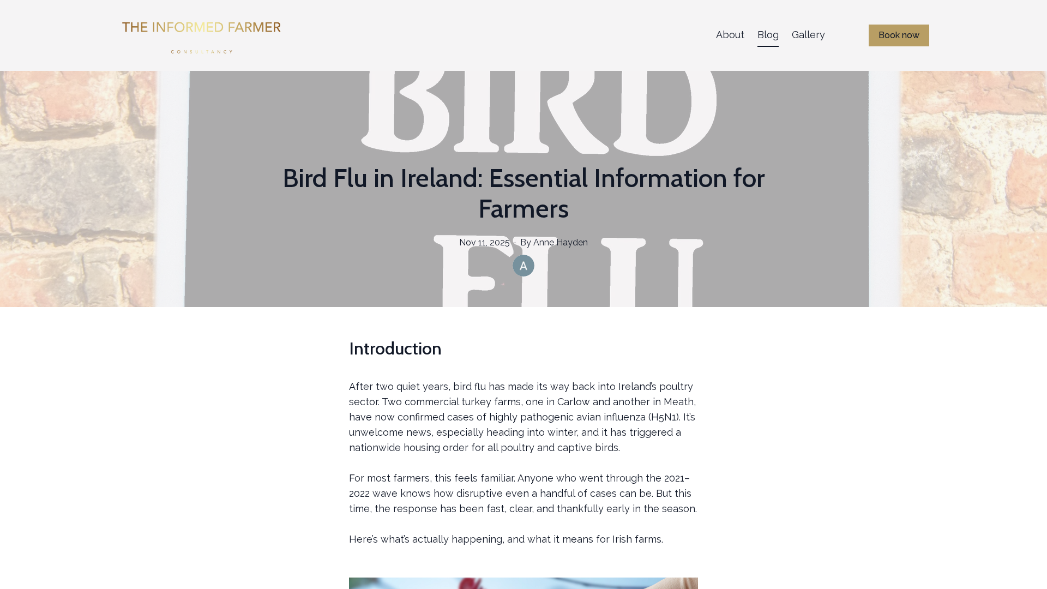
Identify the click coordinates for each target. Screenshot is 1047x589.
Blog (768, 34)
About (730, 34)
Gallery (808, 34)
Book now (898, 35)
